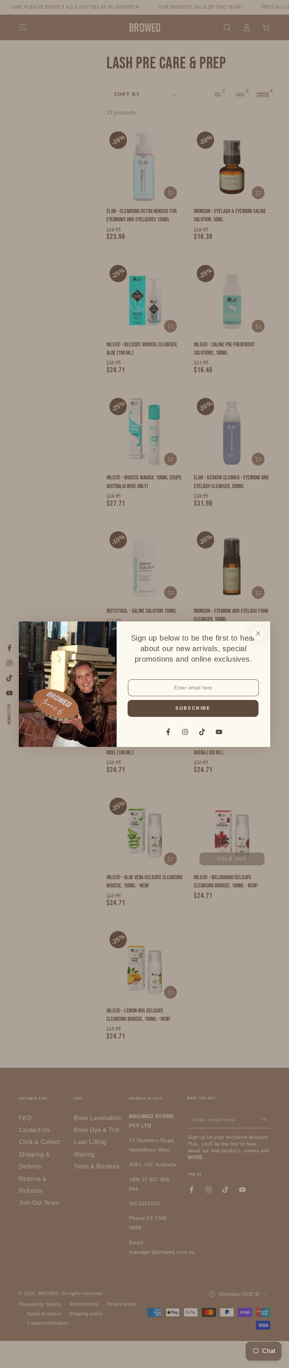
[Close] (258, 633)
